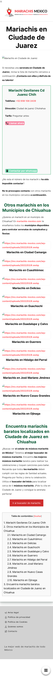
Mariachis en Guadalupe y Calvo (28, 551)
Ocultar (37, 516)
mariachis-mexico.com (29, 221)
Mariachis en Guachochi (23, 547)
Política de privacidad (19, 617)
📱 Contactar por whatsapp (21, 170)
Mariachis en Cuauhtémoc (24, 539)
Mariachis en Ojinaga (22, 580)
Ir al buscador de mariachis (26, 503)
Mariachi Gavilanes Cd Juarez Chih (25, 522)
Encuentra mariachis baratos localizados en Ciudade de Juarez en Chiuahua (25, 588)
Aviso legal (13, 612)
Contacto (12, 631)
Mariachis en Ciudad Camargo (26, 535)
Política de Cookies (17, 622)
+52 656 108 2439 (26, 101)
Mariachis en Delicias (21, 543)
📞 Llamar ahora (15, 123)
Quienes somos (15, 626)
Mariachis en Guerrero (22, 555)
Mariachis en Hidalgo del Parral (27, 559)
